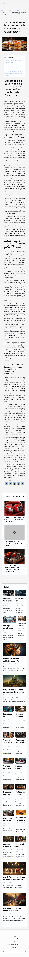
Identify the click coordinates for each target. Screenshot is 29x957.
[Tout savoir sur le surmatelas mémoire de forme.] (20, 838)
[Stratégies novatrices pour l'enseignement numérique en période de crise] (9, 619)
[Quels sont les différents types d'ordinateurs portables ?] (8, 812)
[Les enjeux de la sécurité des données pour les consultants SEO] (8, 708)
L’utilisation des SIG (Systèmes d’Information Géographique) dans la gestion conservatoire (13, 67)
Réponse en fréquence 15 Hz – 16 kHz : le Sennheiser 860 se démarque (14, 519)
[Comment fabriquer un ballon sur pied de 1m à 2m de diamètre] (20, 708)
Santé (14, 941)
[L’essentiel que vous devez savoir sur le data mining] (8, 786)
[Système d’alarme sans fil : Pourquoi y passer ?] (20, 760)
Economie (14, 936)
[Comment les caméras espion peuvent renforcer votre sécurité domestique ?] (8, 593)
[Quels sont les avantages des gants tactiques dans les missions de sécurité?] (20, 593)
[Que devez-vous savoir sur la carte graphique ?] (20, 734)
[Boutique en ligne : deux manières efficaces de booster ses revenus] (21, 812)
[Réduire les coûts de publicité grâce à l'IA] (14, 649)
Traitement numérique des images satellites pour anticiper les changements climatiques (14, 73)
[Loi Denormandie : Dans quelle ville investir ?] (14, 899)
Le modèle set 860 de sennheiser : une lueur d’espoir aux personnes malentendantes (12, 568)
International (14, 939)
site (16, 237)
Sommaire (9, 57)
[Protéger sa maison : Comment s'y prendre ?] (20, 786)
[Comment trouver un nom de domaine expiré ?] (8, 838)
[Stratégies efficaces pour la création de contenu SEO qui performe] (22, 618)
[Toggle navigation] (4, 2)
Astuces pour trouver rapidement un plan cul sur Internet (13, 543)
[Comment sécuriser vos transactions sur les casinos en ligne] (8, 734)
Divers (14, 947)
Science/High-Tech (13, 10)
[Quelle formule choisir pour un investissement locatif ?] (14, 868)
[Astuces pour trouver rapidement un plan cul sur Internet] (14, 532)
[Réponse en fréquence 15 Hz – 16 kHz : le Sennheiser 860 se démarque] (14, 508)
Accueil (3, 10)
